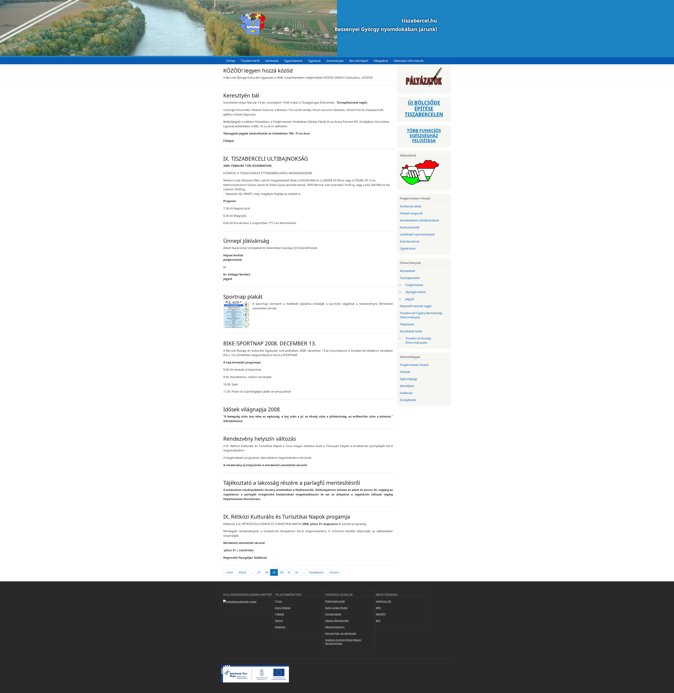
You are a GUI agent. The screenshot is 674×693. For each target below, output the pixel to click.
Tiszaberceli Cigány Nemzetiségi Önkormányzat (421, 315)
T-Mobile (279, 614)
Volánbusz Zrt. (384, 601)
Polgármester (414, 285)
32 (296, 572)
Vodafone (280, 627)
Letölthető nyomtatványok (417, 234)
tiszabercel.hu (419, 20)
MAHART (381, 614)
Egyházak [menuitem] (314, 61)
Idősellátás (407, 386)
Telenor (279, 620)
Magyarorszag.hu (335, 627)
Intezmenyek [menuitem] (335, 61)
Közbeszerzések (410, 206)
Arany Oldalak (282, 607)
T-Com (278, 601)
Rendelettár (407, 271)
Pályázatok (407, 324)
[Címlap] (251, 24)
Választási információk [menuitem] (409, 61)
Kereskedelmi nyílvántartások (419, 220)
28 (266, 572)
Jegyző (409, 299)
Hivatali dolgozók (411, 213)
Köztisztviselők (409, 227)
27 (258, 572)
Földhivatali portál (335, 601)
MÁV (378, 607)
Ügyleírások (408, 248)
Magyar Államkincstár (337, 620)
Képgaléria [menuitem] (381, 61)
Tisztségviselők (410, 278)
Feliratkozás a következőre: (224, 580)
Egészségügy (408, 379)
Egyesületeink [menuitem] (293, 61)
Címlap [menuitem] (230, 61)
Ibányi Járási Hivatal (336, 607)
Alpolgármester (415, 292)
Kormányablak (333, 614)
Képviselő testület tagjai (415, 306)
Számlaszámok (410, 241)
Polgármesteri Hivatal (414, 365)
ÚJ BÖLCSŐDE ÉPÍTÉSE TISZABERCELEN (424, 108)
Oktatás (405, 372)
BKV (378, 620)
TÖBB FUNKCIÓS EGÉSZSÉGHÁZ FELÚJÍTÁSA (424, 135)
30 (281, 572)
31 (289, 572)
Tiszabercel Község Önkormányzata (418, 340)
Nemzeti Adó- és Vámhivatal (340, 633)
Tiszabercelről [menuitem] (250, 61)
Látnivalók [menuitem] (272, 61)
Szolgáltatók (408, 400)
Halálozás (406, 393)
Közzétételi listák (411, 331)
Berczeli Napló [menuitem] (358, 61)
